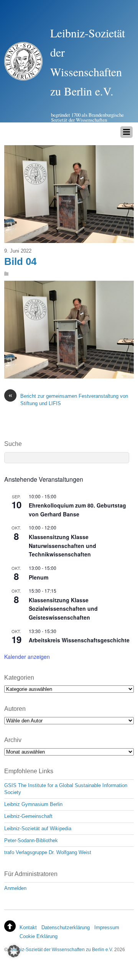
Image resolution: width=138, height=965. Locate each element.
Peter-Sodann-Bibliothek (31, 840)
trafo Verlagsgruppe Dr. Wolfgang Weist (47, 852)
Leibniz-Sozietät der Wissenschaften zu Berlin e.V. (61, 949)
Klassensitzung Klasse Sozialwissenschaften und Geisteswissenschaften (63, 608)
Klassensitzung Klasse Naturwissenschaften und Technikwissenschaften (62, 545)
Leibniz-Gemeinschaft (28, 816)
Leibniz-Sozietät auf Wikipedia (37, 828)
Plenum (38, 577)
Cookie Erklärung (39, 936)
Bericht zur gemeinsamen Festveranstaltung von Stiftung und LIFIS (68, 399)
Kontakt (28, 927)
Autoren (15, 708)
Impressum (106, 927)
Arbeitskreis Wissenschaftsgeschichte (79, 640)
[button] (14, 951)
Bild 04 (20, 261)
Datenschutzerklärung (65, 927)
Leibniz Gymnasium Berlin (33, 804)
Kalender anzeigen (27, 656)
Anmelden (15, 888)
